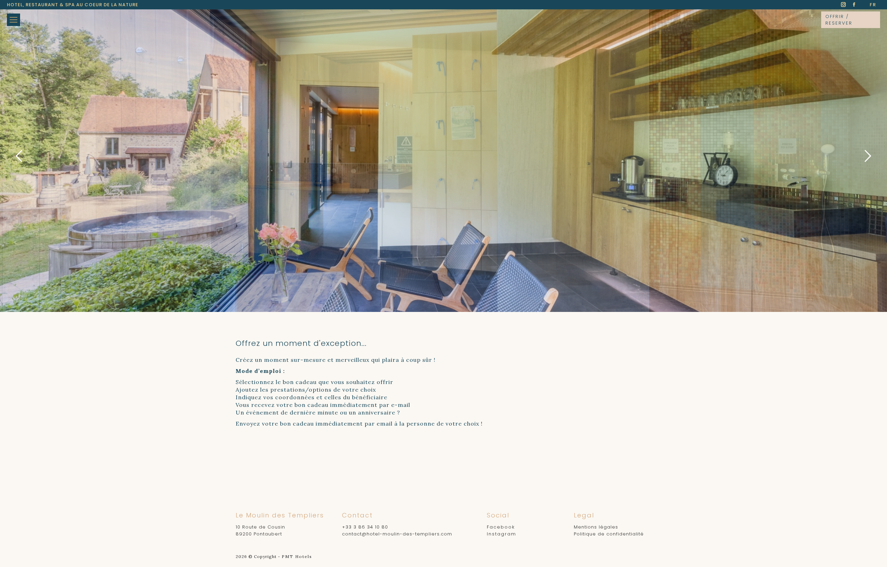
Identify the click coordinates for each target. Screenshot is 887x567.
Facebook (501, 527)
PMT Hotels (297, 556)
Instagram (501, 534)
